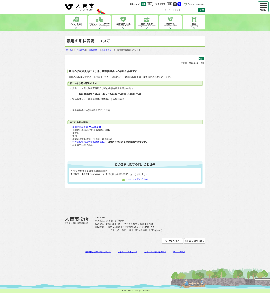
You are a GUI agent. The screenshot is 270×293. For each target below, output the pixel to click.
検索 (201, 9)
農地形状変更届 (87, 127)
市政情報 (81, 49)
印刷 (201, 58)
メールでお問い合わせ (137, 179)
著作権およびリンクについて (98, 251)
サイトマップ (179, 251)
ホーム (69, 49)
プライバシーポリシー (127, 251)
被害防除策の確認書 (89, 141)
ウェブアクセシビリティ (155, 251)
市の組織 (93, 49)
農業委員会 (107, 49)
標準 (170, 4)
